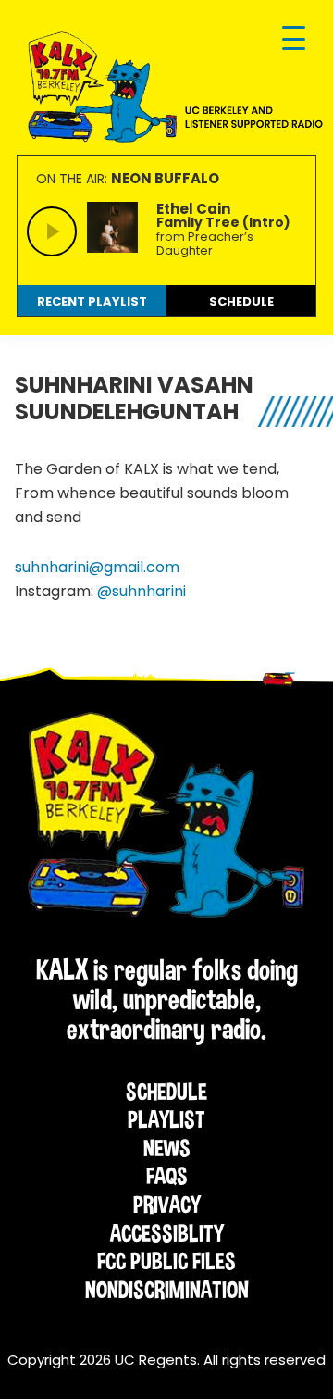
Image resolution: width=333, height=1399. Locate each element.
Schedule (166, 1091)
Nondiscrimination (167, 1290)
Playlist (166, 1119)
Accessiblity (167, 1233)
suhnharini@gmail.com (97, 567)
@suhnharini (141, 591)
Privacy (167, 1204)
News (167, 1148)
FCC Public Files (166, 1261)
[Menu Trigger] (293, 39)
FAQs (167, 1176)
